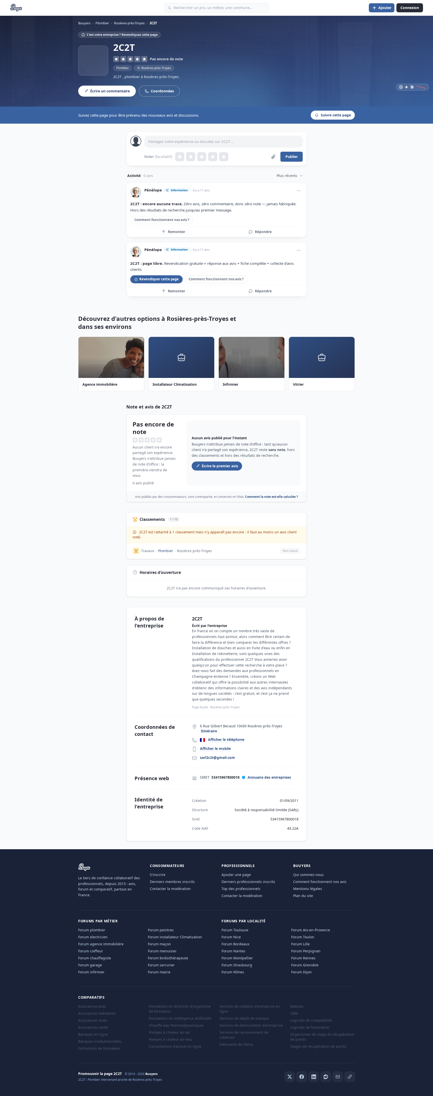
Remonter (176, 231)
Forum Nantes (233, 951)
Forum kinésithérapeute (168, 958)
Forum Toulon (302, 937)
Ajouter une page (236, 874)
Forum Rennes (303, 958)
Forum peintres (161, 930)
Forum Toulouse (235, 930)
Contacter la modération (170, 888)
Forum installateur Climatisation (175, 937)
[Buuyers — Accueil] (16, 8)
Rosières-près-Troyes (194, 550)
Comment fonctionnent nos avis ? (161, 219)
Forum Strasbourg (237, 965)
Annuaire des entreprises (269, 777)
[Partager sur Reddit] (326, 1077)
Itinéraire (209, 731)
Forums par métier (98, 921)
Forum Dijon (301, 972)
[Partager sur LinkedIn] (314, 1077)
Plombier (122, 68)
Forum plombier (91, 930)
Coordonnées (162, 91)
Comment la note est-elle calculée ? (271, 497)
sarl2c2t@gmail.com (217, 757)
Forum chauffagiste (94, 958)
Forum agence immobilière (101, 944)
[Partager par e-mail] (338, 1077)
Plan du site (303, 895)
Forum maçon (159, 944)
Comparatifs (91, 997)
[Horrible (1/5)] (179, 156)
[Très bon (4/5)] (212, 156)
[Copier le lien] (350, 1077)
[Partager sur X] (290, 1077)
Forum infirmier (91, 972)
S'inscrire (157, 874)
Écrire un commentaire (110, 91)
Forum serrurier (161, 965)
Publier (291, 156)
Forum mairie (159, 972)
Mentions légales (307, 888)
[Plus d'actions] (299, 191)
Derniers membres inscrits (172, 881)
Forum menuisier (162, 951)
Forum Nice (231, 937)
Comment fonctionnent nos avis (320, 881)
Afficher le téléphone (226, 739)
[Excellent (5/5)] (223, 156)
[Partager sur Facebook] (302, 1077)
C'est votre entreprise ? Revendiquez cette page (122, 35)
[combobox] (216, 8)
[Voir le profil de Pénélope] (135, 192)
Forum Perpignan (305, 951)
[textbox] (223, 142)
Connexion (409, 7)
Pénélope (153, 190)
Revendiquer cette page (159, 279)
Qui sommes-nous (308, 874)
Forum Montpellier (237, 958)
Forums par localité (243, 921)
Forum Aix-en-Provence (310, 930)
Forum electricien (92, 937)
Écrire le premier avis (220, 466)
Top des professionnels (241, 888)
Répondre (263, 231)
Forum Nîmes (233, 972)
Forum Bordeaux (235, 944)
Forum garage (90, 965)
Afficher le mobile (215, 748)
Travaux (147, 550)
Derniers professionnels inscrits (248, 881)
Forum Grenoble (304, 965)
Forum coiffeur (90, 951)
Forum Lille (300, 944)
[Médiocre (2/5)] (190, 156)
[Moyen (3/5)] (201, 156)
